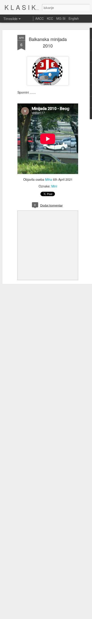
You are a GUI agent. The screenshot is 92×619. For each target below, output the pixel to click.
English (74, 18)
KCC (50, 18)
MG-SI (60, 18)
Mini (54, 186)
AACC (39, 18)
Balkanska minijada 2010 (48, 42)
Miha (48, 179)
